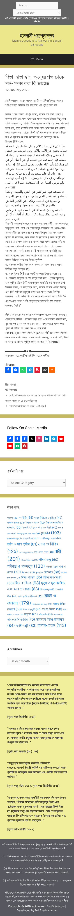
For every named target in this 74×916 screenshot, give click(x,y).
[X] (32, 439)
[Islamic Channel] (61, 439)
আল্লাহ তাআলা (16, 522)
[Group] (24, 439)
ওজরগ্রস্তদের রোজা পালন (28, 533)
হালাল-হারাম (52, 625)
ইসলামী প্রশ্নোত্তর (37, 35)
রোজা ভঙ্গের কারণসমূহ (42, 604)
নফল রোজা (46, 551)
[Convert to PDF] (37, 370)
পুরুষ (39, 573)
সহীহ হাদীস (46, 614)
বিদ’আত (52, 572)
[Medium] (17, 446)
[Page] (17, 439)
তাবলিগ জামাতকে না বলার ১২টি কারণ (28, 406)
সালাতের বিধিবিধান (21, 619)
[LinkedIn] (46, 439)
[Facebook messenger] (15, 370)
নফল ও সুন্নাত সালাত (28, 552)
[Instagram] (39, 439)
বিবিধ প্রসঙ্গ (31, 577)
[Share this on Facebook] (8, 370)
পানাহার (52, 566)
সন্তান (31, 614)
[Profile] (10, 439)
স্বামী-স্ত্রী (26, 625)
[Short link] (45, 370)
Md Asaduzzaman (46, 910)
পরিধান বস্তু (48, 560)
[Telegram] (30, 370)
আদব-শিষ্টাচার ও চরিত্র (48, 517)
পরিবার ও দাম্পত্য (26, 566)
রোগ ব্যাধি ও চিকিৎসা (30, 596)
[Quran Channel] (10, 446)
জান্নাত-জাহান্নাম (15, 538)
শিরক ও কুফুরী (32, 609)
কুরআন (51, 532)
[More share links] (52, 370)
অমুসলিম (12, 518)
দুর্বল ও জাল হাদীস (22, 544)
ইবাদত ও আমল (35, 522)
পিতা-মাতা (28, 572)
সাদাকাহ (13, 384)
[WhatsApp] (23, 370)
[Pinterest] (24, 446)
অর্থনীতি (26, 517)
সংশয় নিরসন (52, 609)
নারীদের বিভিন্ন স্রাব (29, 560)
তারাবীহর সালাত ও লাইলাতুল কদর (43, 538)
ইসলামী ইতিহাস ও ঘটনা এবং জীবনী (40, 527)
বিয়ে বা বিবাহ (27, 582)
